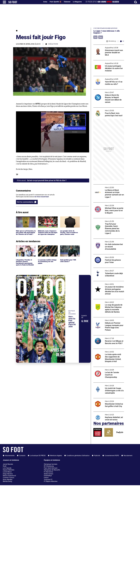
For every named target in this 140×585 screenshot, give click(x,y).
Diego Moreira (8, 474)
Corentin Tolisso (8, 477)
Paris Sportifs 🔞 (55, 2)
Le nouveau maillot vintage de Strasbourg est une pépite (47, 248)
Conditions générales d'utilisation (78, 455)
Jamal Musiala (8, 464)
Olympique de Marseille (52, 470)
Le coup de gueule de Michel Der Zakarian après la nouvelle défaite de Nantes (108, 301)
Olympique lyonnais (50, 464)
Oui (95, 37)
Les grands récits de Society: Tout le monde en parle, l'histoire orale (69, 219)
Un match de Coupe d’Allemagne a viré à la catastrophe (108, 384)
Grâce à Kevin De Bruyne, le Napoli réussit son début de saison (108, 91)
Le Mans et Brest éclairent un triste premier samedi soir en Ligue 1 (106, 186)
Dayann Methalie (8, 470)
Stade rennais (48, 474)
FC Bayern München (50, 481)
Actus (45, 2)
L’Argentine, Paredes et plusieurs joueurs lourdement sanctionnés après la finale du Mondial (25, 249)
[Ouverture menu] (4, 2)
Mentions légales (56, 455)
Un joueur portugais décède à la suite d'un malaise (108, 62)
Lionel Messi (7, 472)
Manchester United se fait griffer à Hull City (107, 400)
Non (100, 37)
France (46, 477)
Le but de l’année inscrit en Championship (108, 367)
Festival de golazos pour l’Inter (104, 255)
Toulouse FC (48, 479)
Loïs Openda (7, 468)
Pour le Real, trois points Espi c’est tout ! (107, 108)
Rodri (4, 466)
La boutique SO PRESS (38, 455)
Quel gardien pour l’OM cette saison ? (68, 247)
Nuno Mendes (7, 479)
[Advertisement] (108, 149)
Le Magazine (77, 2)
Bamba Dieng (7, 481)
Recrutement (128, 455)
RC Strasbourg (49, 466)
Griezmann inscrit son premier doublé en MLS (108, 46)
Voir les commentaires (25, 202)
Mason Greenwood (9, 476)
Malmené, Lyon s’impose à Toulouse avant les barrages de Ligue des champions (47, 220)
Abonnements (10, 455)
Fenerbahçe (48, 476)
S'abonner (67, 2)
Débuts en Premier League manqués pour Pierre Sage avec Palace (108, 319)
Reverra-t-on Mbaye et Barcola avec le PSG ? (107, 337)
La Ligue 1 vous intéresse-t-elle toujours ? (106, 32)
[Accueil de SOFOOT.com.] (24, 2)
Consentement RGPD (112, 455)
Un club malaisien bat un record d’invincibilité (104, 240)
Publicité (97, 455)
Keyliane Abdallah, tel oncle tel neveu (106, 412)
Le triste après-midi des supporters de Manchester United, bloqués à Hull (107, 350)
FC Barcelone (48, 472)
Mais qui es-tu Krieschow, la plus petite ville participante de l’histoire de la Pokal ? (25, 220)
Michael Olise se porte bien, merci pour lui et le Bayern (108, 204)
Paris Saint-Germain (50, 468)
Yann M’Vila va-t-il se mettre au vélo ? (106, 77)
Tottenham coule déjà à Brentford (105, 268)
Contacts (22, 455)
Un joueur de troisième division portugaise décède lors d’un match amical (108, 283)
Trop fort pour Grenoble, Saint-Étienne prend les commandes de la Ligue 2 (107, 220)
